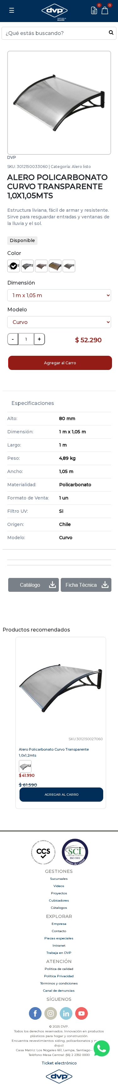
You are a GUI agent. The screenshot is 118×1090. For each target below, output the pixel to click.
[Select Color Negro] (69, 266)
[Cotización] (94, 10)
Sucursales (59, 879)
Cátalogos (59, 908)
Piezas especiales (58, 938)
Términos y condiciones (59, 983)
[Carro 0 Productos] (105, 10)
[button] (14, 103)
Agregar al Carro (60, 362)
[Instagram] (50, 1013)
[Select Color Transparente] (13, 266)
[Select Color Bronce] (27, 266)
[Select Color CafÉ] (41, 266)
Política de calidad (59, 969)
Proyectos (59, 893)
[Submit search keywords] (111, 32)
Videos (58, 886)
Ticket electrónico (59, 1063)
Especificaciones (32, 403)
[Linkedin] (66, 1013)
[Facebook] (35, 1013)
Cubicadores (59, 900)
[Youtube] (81, 1013)
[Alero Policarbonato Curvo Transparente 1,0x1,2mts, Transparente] (26, 766)
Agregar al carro (61, 795)
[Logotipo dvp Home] (54, 10)
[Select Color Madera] (55, 266)
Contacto (59, 931)
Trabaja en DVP (59, 953)
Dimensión (21, 283)
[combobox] (59, 33)
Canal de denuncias (59, 991)
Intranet (59, 945)
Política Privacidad (59, 976)
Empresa (59, 924)
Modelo (17, 310)
